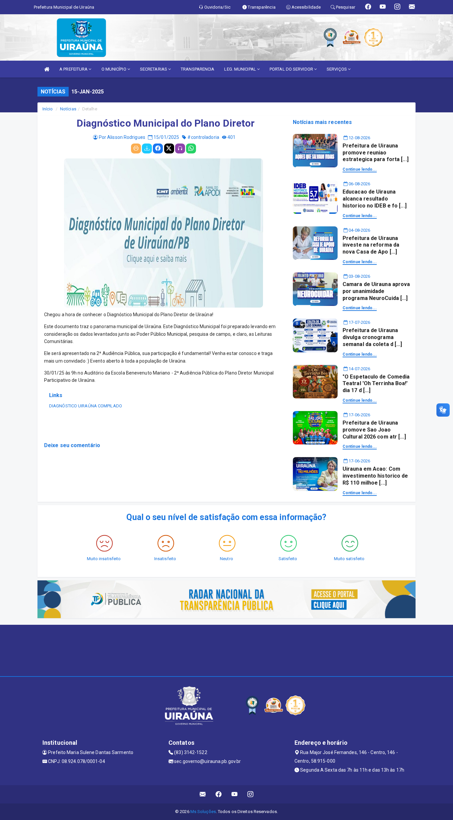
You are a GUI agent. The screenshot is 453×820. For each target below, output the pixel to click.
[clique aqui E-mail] (203, 794)
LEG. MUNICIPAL (240, 69)
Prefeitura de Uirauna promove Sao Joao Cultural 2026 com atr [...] (374, 430)
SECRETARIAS (154, 69)
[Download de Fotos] (147, 148)
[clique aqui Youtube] (234, 794)
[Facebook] (158, 148)
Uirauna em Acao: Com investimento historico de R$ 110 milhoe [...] (375, 476)
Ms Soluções (203, 811)
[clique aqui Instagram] (250, 794)
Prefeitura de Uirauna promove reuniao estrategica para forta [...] (376, 153)
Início (47, 108)
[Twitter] (169, 148)
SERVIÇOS (337, 69)
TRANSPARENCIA (197, 69)
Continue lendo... (360, 169)
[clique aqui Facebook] (219, 794)
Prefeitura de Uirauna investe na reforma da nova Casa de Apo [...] (371, 245)
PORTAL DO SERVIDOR (292, 69)
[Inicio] (47, 69)
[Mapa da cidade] (226, 649)
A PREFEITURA (74, 69)
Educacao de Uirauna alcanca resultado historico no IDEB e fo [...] (375, 199)
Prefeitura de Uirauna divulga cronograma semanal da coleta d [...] (372, 337)
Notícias (68, 108)
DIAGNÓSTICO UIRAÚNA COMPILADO (85, 405)
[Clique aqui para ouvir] (180, 148)
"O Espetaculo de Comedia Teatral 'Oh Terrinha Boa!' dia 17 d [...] (376, 384)
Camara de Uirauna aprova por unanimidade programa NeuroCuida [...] (376, 291)
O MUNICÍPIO (114, 69)
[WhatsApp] (191, 148)
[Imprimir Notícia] (136, 148)
